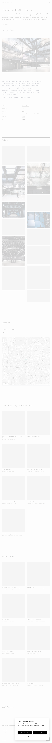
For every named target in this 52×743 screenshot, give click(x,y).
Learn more (20, 729)
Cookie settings (32, 736)
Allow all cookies (24, 733)
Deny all (40, 733)
